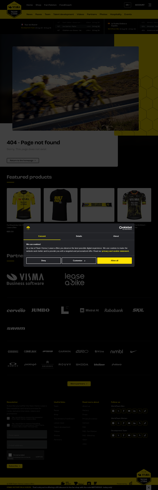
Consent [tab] (42, 236)
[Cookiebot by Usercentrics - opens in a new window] (121, 228)
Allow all (114, 260)
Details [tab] (79, 236)
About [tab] (116, 236)
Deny (43, 260)
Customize (77, 260)
